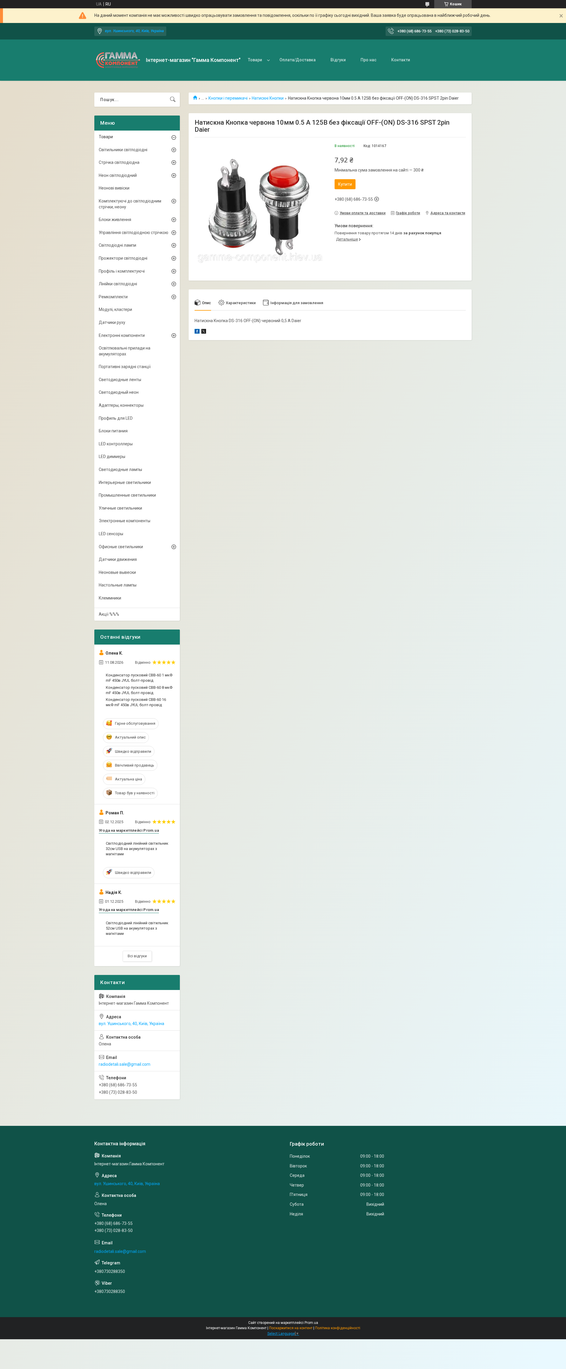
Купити (345, 184)
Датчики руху (112, 322)
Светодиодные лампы (120, 469)
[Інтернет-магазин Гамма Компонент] (118, 60)
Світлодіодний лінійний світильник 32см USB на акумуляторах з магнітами (137, 848)
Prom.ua (311, 1323)
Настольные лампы (117, 585)
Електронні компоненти (122, 335)
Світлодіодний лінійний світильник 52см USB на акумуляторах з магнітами (137, 928)
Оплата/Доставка (297, 59)
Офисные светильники (121, 546)
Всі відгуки (137, 956)
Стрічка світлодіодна (119, 162)
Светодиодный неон (119, 392)
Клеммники (110, 598)
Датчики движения (118, 559)
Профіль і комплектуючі (122, 271)
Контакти (400, 59)
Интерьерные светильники (125, 482)
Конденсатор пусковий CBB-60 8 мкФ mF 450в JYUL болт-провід (139, 690)
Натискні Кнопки (268, 98)
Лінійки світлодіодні (118, 283)
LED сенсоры (111, 533)
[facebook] (197, 332)
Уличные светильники (120, 508)
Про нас (368, 59)
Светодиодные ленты (120, 379)
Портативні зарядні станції (125, 366)
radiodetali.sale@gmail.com (124, 1064)
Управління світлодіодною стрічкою (133, 232)
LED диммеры (112, 456)
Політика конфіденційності (337, 1328)
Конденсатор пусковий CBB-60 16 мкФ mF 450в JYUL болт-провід (136, 702)
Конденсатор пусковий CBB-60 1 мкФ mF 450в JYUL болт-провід (139, 678)
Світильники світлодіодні (123, 149)
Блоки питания (113, 431)
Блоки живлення (115, 219)
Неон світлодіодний (118, 175)
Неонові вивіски (114, 188)
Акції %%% (109, 614)
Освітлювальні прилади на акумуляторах (124, 351)
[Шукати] (173, 100)
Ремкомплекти (113, 296)
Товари (255, 59)
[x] (203, 332)
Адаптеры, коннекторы (121, 405)
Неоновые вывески (117, 572)
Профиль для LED (116, 418)
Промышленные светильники (127, 495)
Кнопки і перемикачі (228, 98)
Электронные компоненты (124, 520)
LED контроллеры (116, 443)
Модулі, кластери (115, 309)
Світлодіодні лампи (117, 245)
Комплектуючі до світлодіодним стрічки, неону (130, 204)
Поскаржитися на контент (290, 1328)
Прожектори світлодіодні (123, 258)
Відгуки (338, 59)
